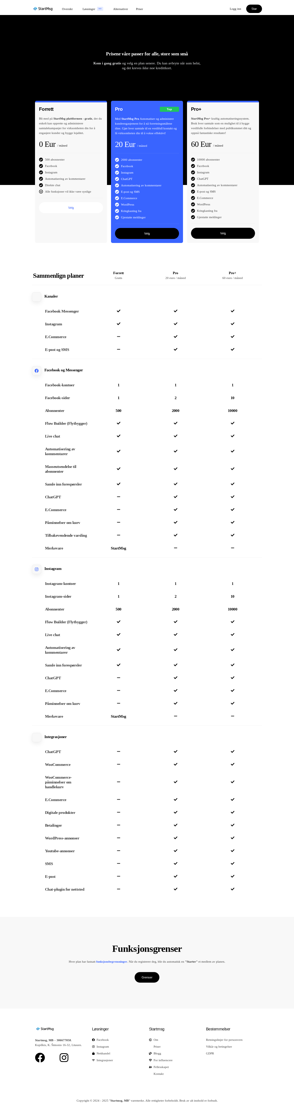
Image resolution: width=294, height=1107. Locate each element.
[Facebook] (40, 1058)
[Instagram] (64, 1058)
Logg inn (235, 8)
